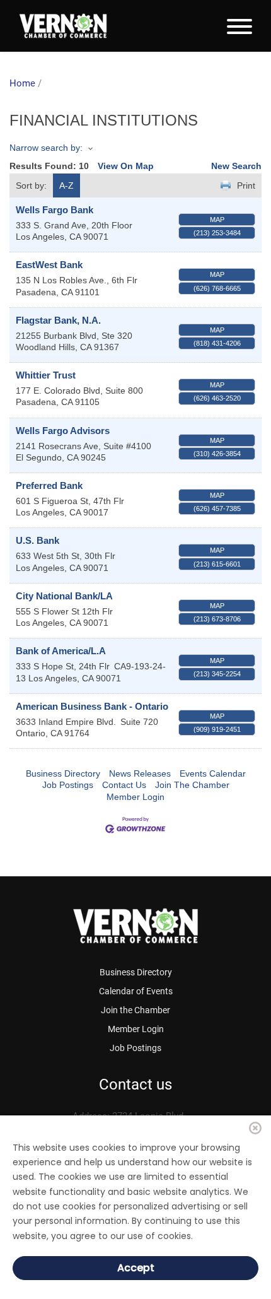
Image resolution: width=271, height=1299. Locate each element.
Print (246, 185)
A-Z (66, 185)
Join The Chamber (192, 785)
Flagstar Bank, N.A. (58, 320)
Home (22, 83)
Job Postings (67, 785)
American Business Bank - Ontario (92, 706)
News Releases (140, 773)
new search (236, 166)
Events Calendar (213, 773)
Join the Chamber (135, 1010)
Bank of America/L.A (61, 650)
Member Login (135, 797)
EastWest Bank (49, 264)
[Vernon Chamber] (63, 25)
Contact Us (124, 785)
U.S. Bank (37, 540)
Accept (135, 1268)
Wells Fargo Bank (54, 209)
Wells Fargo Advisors (63, 430)
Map (217, 219)
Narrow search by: (46, 148)
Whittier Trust (46, 375)
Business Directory (63, 773)
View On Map (126, 166)
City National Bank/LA (64, 596)
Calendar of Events (136, 991)
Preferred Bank (49, 485)
